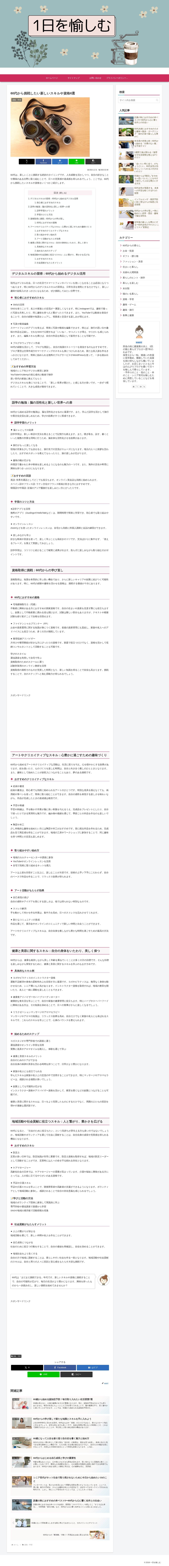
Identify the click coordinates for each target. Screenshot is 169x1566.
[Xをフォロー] (137, 386)
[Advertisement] (31, 722)
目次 (56, 192)
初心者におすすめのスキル (48, 202)
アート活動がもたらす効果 (48, 239)
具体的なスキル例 (45, 246)
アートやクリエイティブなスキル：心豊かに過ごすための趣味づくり (61, 227)
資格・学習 (17, 1356)
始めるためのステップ (47, 251)
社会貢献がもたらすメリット (49, 263)
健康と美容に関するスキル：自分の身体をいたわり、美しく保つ (59, 243)
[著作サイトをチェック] (133, 386)
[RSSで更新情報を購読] (144, 386)
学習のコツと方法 (45, 214)
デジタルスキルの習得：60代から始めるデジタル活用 (54, 198)
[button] (93, 161)
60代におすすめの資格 (47, 222)
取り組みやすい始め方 (47, 234)
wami (139, 342)
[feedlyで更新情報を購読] (140, 386)
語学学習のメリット (46, 210)
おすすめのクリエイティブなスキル (52, 231)
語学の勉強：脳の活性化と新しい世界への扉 (50, 206)
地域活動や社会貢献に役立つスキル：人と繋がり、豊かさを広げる (60, 255)
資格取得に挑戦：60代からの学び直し (47, 218)
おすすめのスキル (45, 259)
